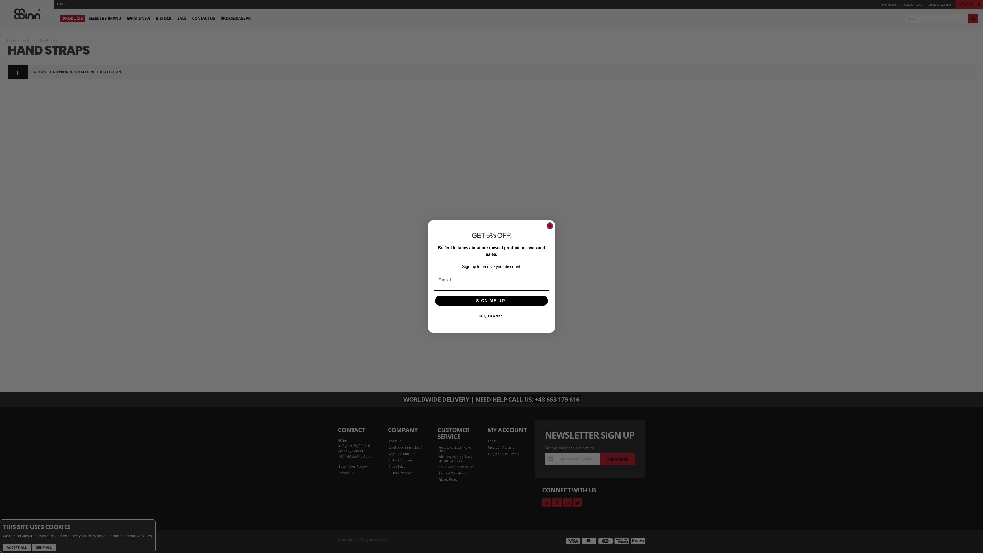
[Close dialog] (550, 226)
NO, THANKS (491, 316)
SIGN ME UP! (491, 301)
